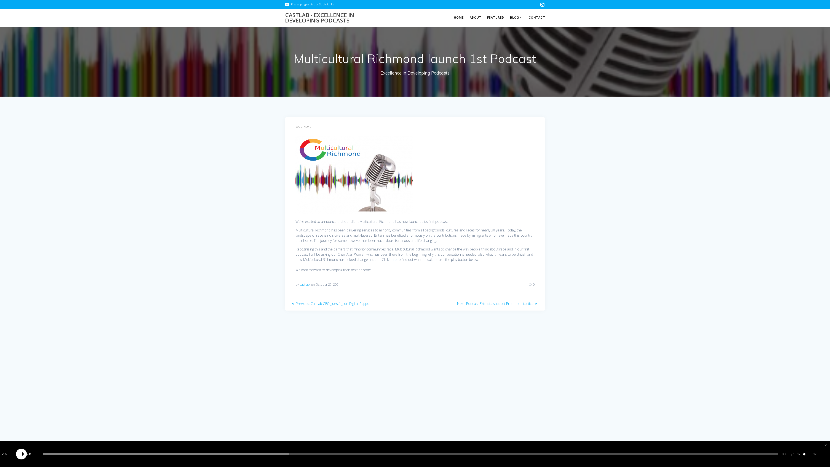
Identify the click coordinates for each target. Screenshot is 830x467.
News (307, 127)
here (393, 259)
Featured (495, 17)
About (475, 17)
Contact (537, 17)
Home (459, 17)
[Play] (21, 454)
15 (4, 454)
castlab (305, 284)
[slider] (410, 454)
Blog (514, 17)
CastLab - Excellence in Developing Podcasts (319, 17)
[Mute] (804, 454)
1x (815, 454)
